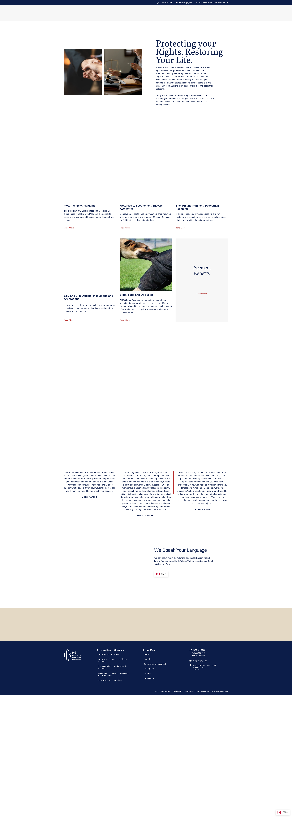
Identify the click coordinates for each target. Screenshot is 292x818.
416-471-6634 (163, 629)
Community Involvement (193, 13)
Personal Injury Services (147, 13)
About (164, 13)
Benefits (175, 13)
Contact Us (223, 13)
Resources (209, 13)
